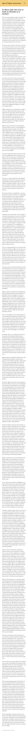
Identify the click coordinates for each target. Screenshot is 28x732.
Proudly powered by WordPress (8, 730)
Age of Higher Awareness (11, 3)
